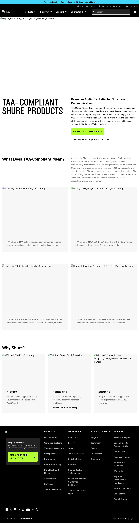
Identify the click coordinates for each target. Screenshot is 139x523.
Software (48, 484)
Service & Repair (122, 437)
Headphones (50, 453)
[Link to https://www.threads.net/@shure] (36, 509)
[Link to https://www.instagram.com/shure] (15, 509)
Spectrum (95, 459)
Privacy (113, 519)
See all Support (121, 499)
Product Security (122, 488)
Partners (71, 464)
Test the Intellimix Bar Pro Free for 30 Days (69, 2)
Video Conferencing (54, 448)
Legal (132, 519)
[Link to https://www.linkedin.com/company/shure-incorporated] (19, 509)
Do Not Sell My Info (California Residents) (76, 481)
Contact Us (119, 493)
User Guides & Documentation (121, 445)
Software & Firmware (119, 464)
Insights (94, 437)
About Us (71, 437)
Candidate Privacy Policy (76, 492)
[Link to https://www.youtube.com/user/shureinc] (28, 510)
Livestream (96, 453)
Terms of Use (122, 519)
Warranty (118, 471)
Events (94, 448)
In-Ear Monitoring (52, 464)
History (71, 443)
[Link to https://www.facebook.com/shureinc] (6, 509)
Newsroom (96, 443)
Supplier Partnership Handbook (124, 479)
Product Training (122, 457)
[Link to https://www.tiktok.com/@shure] (32, 509)
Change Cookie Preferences (74, 472)
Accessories (50, 478)
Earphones (49, 459)
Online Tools (120, 451)
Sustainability (74, 459)
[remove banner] (136, 2)
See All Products (52, 489)
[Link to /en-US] (10, 12)
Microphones (50, 437)
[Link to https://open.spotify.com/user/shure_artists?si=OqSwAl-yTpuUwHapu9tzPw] (23, 509)
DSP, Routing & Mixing (51, 472)
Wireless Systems (53, 443)
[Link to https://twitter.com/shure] (11, 509)
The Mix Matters (75, 453)
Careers (71, 448)
